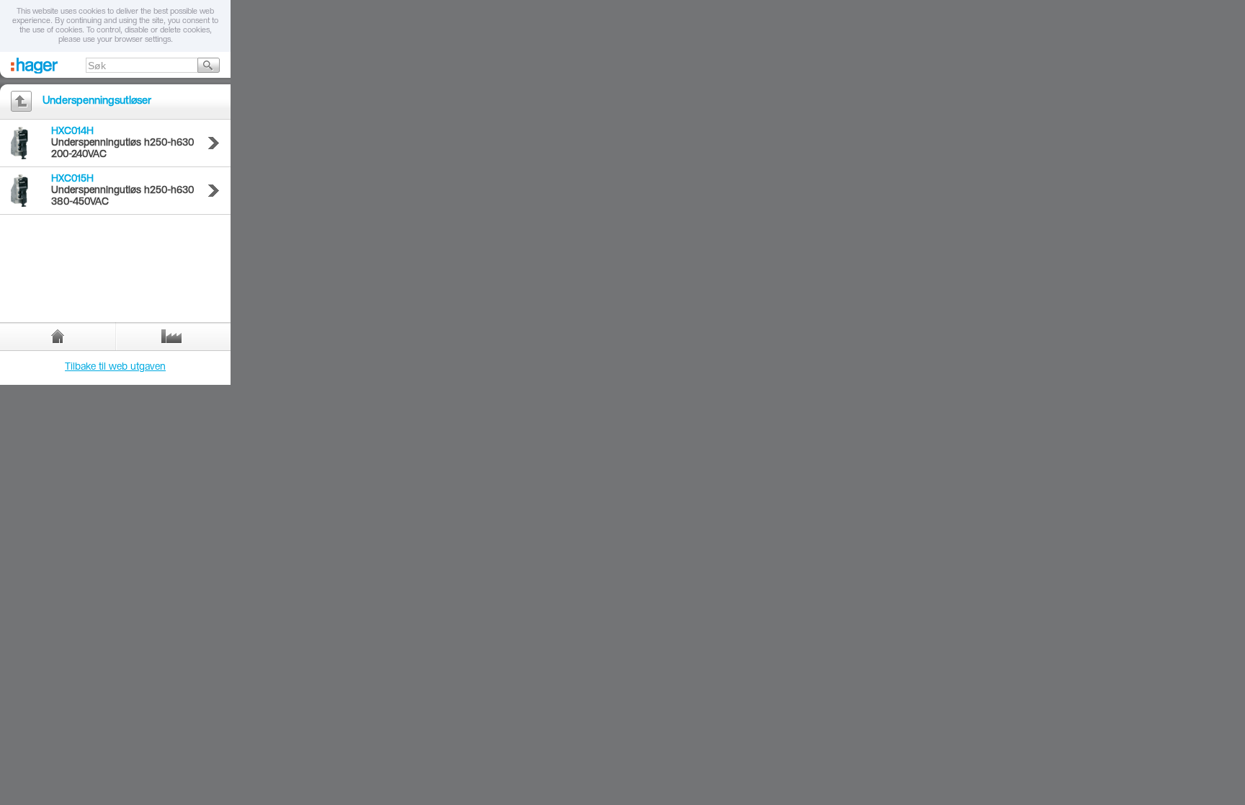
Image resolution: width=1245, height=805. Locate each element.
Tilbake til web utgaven (115, 368)
